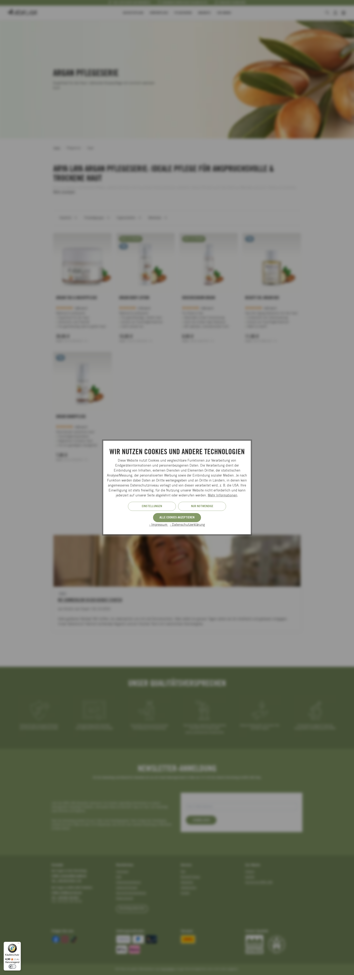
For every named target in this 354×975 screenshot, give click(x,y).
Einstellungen (152, 506)
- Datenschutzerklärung (187, 525)
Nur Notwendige (202, 506)
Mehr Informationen (222, 495)
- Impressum (158, 525)
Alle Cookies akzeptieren (177, 517)
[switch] (12, 966)
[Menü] (18, 944)
